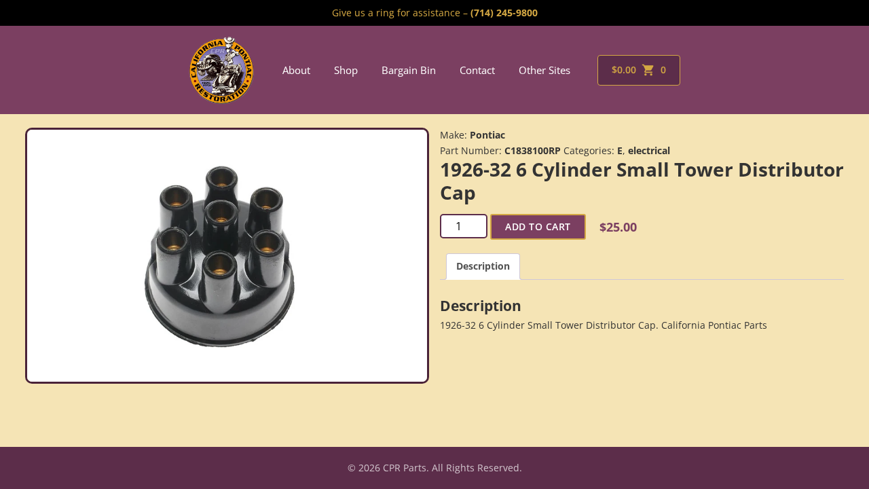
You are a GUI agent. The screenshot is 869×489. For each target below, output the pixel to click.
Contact (477, 70)
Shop (346, 70)
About (296, 70)
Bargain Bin (409, 70)
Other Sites (544, 70)
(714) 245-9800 (504, 12)
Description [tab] (483, 265)
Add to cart (538, 226)
